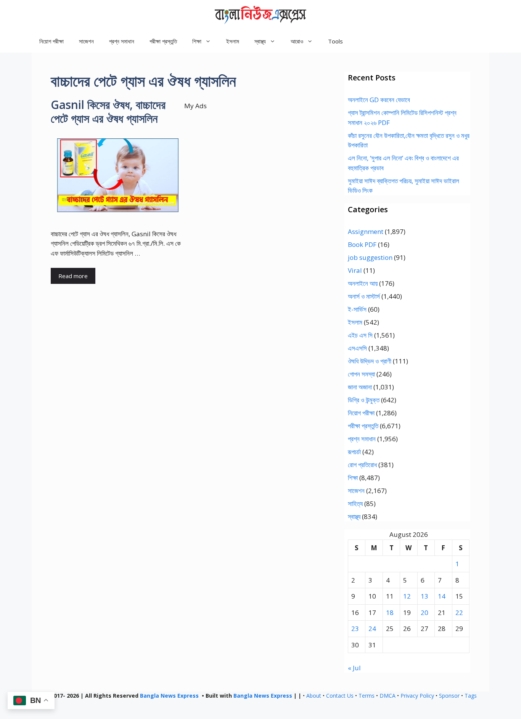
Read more (73, 276)
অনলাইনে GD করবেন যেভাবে (379, 99)
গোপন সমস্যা (361, 374)
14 (441, 596)
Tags (471, 695)
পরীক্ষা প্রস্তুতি (163, 41)
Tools (335, 41)
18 (390, 612)
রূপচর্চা (354, 451)
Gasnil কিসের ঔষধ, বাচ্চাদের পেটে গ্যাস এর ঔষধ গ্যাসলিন (108, 111)
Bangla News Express (169, 695)
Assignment (365, 231)
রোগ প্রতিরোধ (362, 464)
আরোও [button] (297, 41)
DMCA (387, 695)
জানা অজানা (360, 387)
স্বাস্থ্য (354, 516)
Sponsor (449, 695)
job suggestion (370, 257)
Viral (355, 270)
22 (459, 612)
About (313, 695)
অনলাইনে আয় (363, 283)
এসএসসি (357, 348)
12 (407, 596)
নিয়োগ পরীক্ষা (51, 41)
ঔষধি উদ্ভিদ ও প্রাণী (369, 361)
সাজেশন (86, 41)
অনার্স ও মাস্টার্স (364, 296)
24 (372, 628)
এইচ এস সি (360, 335)
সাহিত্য (355, 503)
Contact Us (340, 695)
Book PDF (362, 244)
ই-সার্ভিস (357, 309)
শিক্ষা (353, 477)
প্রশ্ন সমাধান (121, 41)
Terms (367, 695)
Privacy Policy (417, 695)
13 (424, 596)
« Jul (354, 667)
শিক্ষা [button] (196, 41)
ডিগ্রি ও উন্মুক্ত (363, 400)
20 (424, 612)
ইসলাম (232, 41)
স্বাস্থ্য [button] (260, 41)
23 (355, 628)
